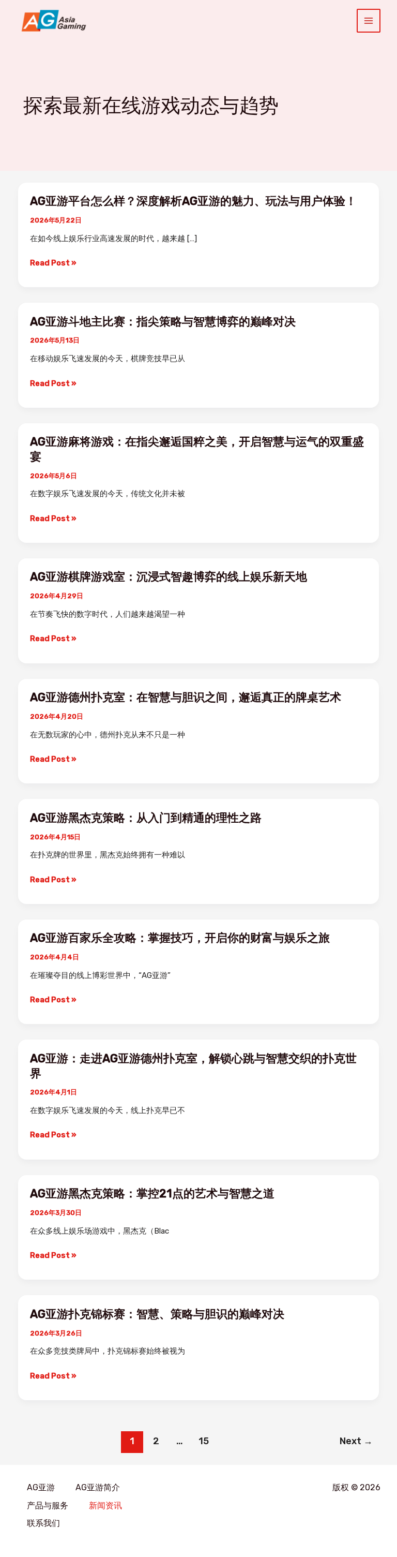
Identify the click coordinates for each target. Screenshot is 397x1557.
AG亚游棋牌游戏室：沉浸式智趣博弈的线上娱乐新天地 (168, 577)
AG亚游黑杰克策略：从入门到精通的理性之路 (146, 818)
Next (356, 1441)
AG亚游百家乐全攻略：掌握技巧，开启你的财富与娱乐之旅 (180, 938)
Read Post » (53, 263)
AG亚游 (41, 1487)
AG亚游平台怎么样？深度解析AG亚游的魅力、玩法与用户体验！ (193, 201)
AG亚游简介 (97, 1487)
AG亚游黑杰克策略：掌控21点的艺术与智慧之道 (152, 1193)
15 (203, 1441)
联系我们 (43, 1523)
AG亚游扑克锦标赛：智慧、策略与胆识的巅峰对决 (157, 1314)
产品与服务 (47, 1505)
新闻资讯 (105, 1505)
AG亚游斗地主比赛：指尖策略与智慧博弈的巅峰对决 (163, 322)
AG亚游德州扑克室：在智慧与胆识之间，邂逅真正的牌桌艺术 (185, 697)
